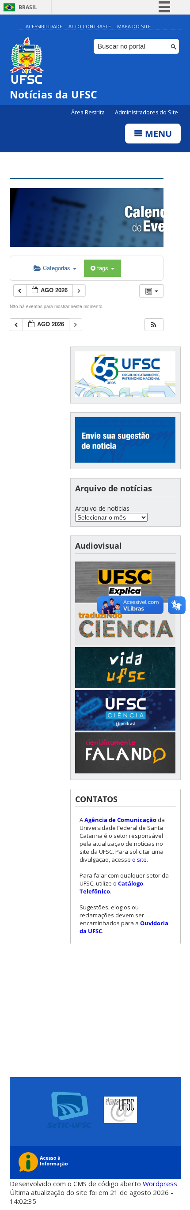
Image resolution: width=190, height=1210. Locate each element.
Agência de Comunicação (120, 820)
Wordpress (160, 1183)
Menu (157, 133)
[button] (154, 325)
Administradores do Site (146, 112)
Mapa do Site (134, 26)
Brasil (28, 7)
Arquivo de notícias (102, 508)
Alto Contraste (89, 26)
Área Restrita (88, 112)
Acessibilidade (44, 26)
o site (139, 859)
